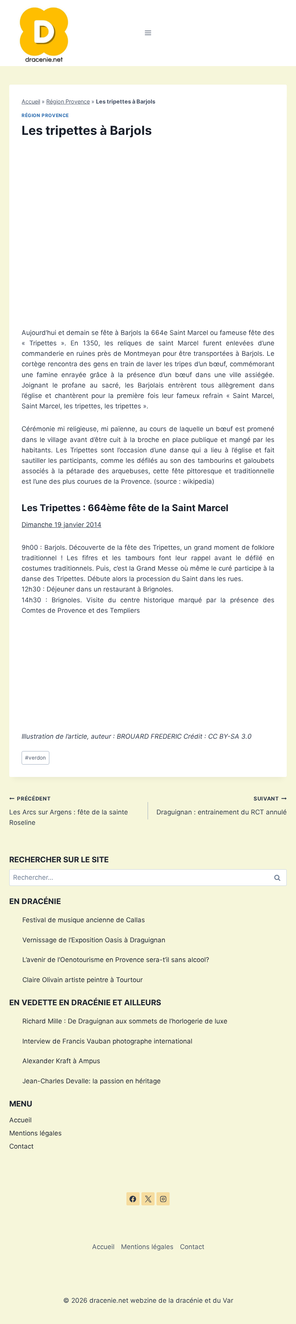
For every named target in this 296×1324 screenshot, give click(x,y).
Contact (21, 1146)
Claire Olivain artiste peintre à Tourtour (82, 980)
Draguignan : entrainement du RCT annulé (221, 805)
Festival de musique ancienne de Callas (83, 920)
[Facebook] (133, 1198)
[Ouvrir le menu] (148, 33)
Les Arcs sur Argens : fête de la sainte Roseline (68, 810)
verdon (35, 758)
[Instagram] (163, 1198)
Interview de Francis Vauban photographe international (107, 1041)
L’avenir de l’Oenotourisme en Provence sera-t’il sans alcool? (115, 960)
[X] (148, 1198)
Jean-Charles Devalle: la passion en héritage (91, 1081)
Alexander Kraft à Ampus (61, 1061)
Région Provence (68, 101)
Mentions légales (35, 1133)
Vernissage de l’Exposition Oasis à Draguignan (93, 940)
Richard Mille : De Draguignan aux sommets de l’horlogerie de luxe (124, 1021)
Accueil (31, 101)
